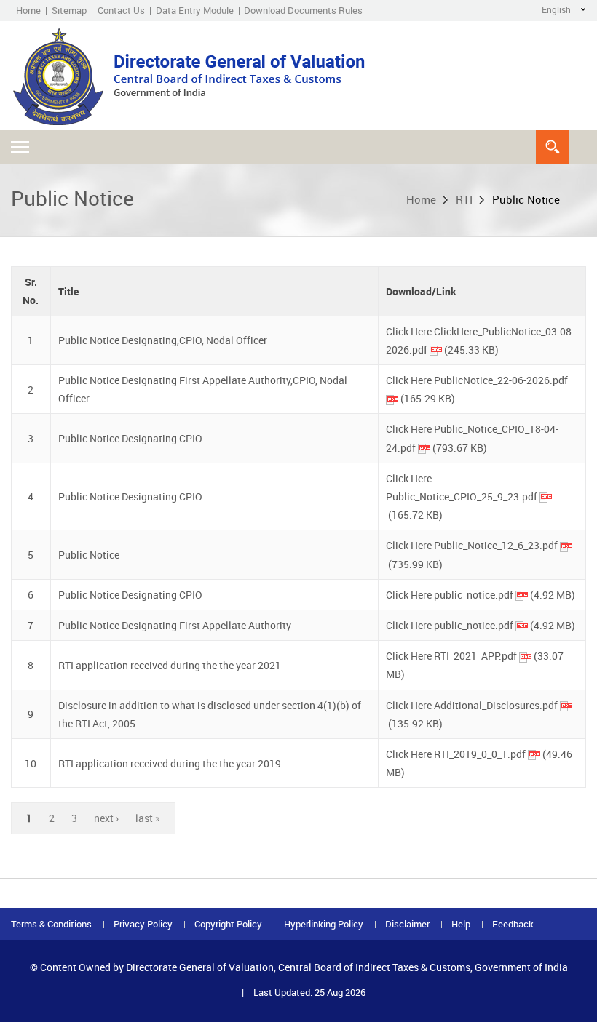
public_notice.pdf (473, 595)
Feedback (513, 924)
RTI (464, 199)
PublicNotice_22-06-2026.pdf (501, 380)
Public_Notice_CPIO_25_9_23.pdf (461, 496)
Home (28, 10)
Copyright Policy (228, 924)
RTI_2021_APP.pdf (475, 656)
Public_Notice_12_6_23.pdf (496, 545)
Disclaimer (407, 924)
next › (106, 818)
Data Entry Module (195, 10)
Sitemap (69, 10)
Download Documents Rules (303, 10)
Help (460, 924)
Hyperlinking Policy (323, 924)
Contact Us (121, 10)
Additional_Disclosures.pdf (496, 705)
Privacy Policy (143, 924)
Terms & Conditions (51, 924)
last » (147, 818)
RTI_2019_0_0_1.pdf (480, 754)
